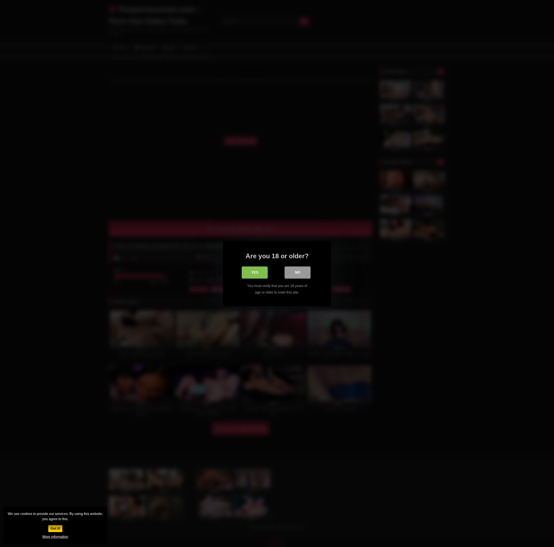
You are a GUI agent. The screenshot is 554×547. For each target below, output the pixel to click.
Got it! (55, 528)
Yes (254, 272)
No (297, 272)
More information (55, 537)
